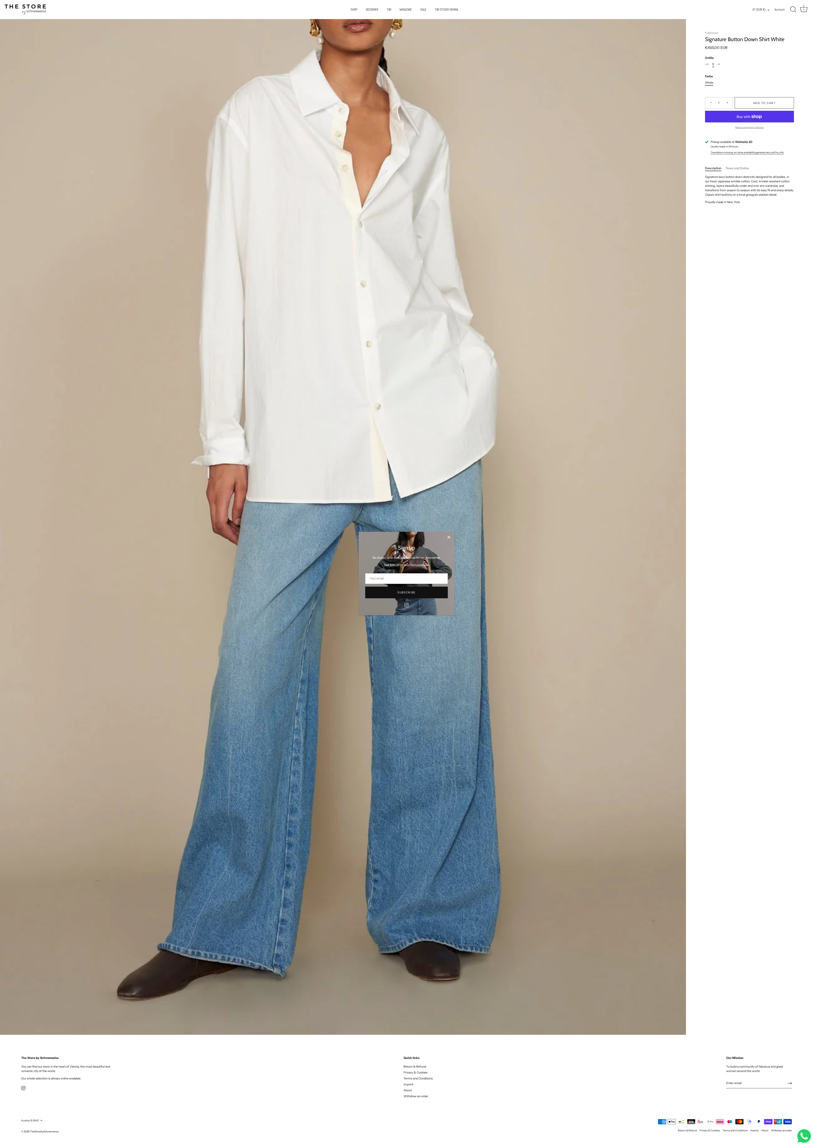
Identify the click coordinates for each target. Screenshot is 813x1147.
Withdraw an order (416, 1096)
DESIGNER (372, 9)
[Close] (449, 537)
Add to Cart (764, 103)
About (408, 1090)
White (709, 83)
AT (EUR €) (759, 10)
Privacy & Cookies (415, 1072)
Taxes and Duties (737, 168)
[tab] (715, 168)
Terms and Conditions (418, 1078)
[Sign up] (790, 1083)
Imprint (408, 1084)
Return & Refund (415, 1066)
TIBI (389, 9)
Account (780, 9)
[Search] (793, 9)
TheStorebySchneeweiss (44, 1131)
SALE (423, 9)
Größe (709, 58)
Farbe (709, 76)
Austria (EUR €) (30, 1120)
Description (713, 168)
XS (707, 64)
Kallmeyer (712, 33)
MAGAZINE (406, 9)
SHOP (354, 9)
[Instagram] (406, 605)
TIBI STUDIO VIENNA (446, 9)
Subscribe (406, 592)
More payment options (749, 127)
